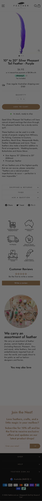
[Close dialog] (40, 217)
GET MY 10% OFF (21, 281)
